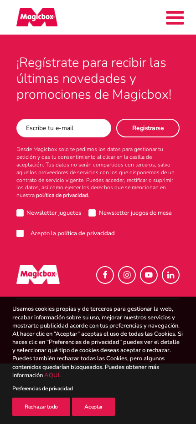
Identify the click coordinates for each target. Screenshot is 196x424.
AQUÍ (51, 375)
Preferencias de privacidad (42, 388)
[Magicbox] (36, 17)
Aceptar (93, 406)
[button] (105, 275)
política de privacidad (62, 195)
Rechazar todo (41, 406)
